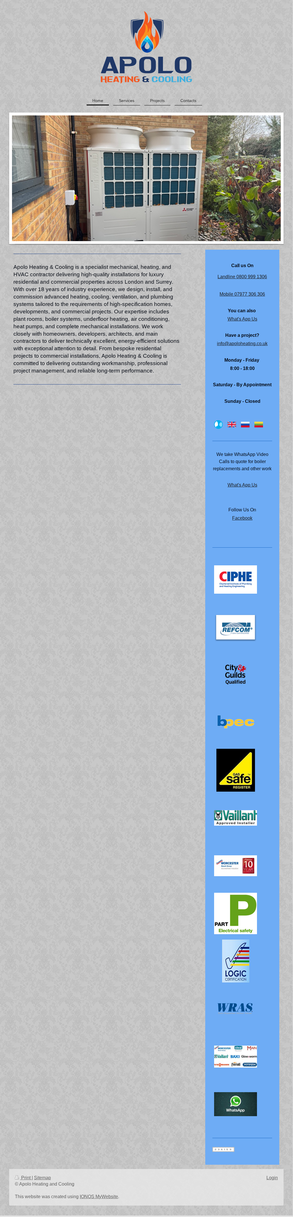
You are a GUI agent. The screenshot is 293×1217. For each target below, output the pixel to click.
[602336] (235, 770)
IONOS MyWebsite (99, 1196)
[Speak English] (232, 424)
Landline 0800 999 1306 (242, 276)
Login (272, 1177)
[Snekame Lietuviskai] (258, 424)
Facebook (242, 518)
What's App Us (242, 319)
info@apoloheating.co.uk (242, 343)
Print (26, 1177)
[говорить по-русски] (245, 424)
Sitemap (42, 1177)
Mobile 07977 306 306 (242, 294)
